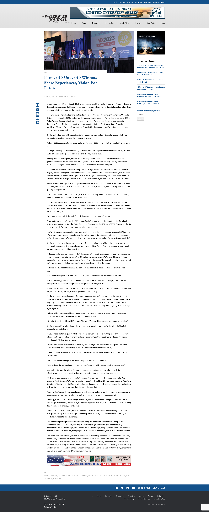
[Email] (38, 118)
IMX (45, 73)
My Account (120, 496)
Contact (151, 496)
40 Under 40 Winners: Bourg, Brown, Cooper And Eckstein (151, 88)
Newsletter (147, 2)
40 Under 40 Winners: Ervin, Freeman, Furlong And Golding (149, 95)
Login (163, 2)
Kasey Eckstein (94, 476)
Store (163, 23)
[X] (38, 109)
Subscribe (156, 2)
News (84, 23)
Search (115, 2)
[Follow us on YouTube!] (133, 488)
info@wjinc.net (159, 488)
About (99, 496)
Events (138, 23)
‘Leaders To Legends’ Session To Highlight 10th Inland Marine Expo (150, 66)
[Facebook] (38, 105)
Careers (141, 496)
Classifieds (151, 23)
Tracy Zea (57, 479)
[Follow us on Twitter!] (122, 488)
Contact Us (138, 2)
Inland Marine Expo (66, 476)
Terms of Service (144, 499)
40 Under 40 (49, 476)
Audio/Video (125, 23)
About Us (122, 2)
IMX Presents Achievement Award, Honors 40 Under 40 (150, 73)
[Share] (38, 122)
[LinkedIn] (38, 114)
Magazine (95, 23)
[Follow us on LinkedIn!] (127, 488)
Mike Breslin (119, 476)
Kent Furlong (107, 476)
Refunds (160, 496)
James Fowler (81, 476)
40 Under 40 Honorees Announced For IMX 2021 (150, 81)
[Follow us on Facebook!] (117, 488)
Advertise (130, 2)
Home (73, 23)
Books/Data (109, 23)
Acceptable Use (159, 499)
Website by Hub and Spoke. (156, 504)
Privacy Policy (129, 499)
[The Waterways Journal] (56, 19)
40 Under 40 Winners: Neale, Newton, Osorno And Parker (148, 102)
